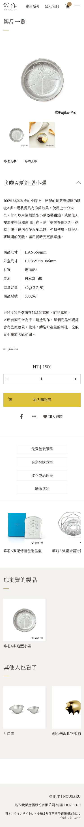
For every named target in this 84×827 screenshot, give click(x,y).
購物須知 (42, 488)
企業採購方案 (42, 462)
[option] (42, 79)
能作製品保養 (42, 475)
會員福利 (32, 6)
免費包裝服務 (42, 448)
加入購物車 (42, 399)
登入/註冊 (52, 6)
